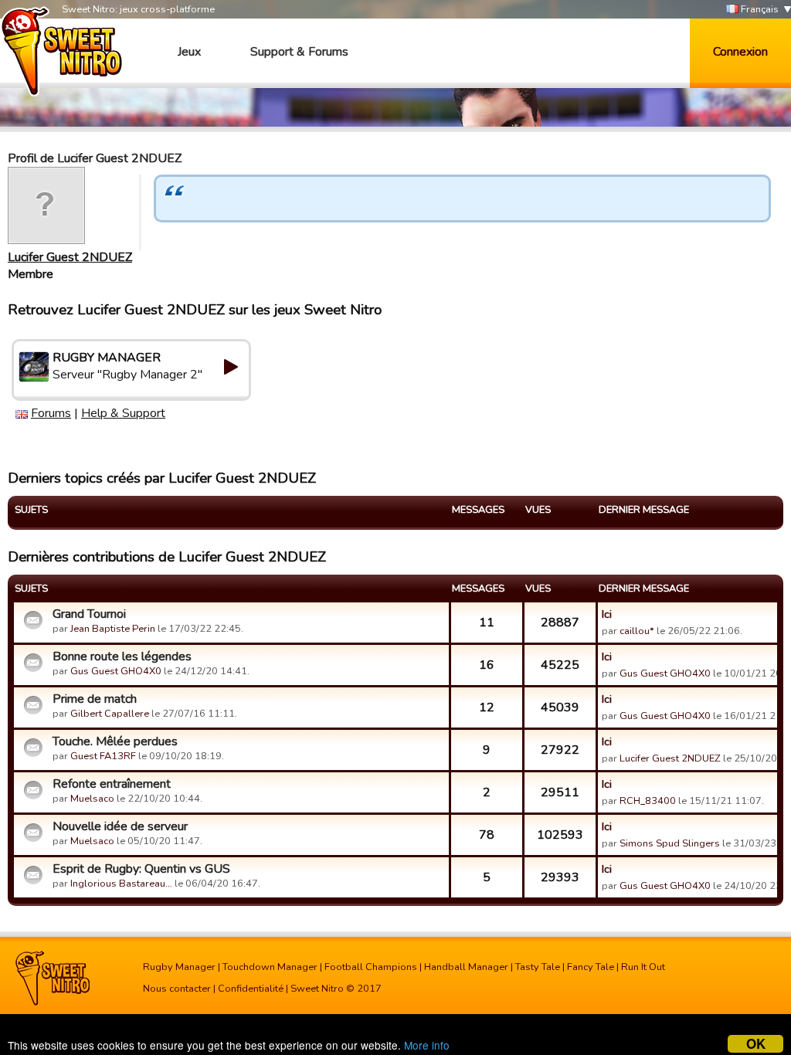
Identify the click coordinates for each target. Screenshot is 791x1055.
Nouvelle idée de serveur (120, 826)
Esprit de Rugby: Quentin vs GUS (141, 868)
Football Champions (370, 967)
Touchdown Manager (269, 967)
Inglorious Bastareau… (121, 883)
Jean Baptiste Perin (112, 629)
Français (758, 9)
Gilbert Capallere (109, 714)
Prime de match (95, 699)
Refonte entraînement (112, 784)
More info (427, 1045)
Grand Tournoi (89, 614)
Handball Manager (466, 967)
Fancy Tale (590, 967)
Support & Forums (299, 51)
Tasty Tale (537, 967)
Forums (51, 413)
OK (756, 1044)
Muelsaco (92, 799)
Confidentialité (250, 989)
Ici (607, 614)
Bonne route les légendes (122, 656)
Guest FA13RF (103, 756)
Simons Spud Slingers (670, 843)
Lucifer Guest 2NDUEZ (70, 257)
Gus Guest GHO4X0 (115, 671)
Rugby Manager (179, 967)
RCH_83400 (648, 801)
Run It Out (643, 967)
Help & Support (123, 413)
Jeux (189, 51)
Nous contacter (177, 989)
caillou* (637, 631)
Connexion (740, 51)
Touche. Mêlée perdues (115, 741)
